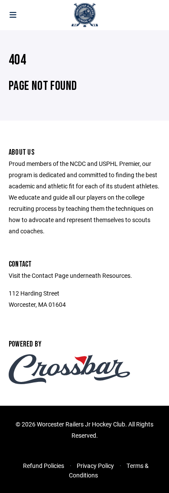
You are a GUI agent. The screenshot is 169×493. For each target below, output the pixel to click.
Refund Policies (43, 465)
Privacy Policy (95, 465)
